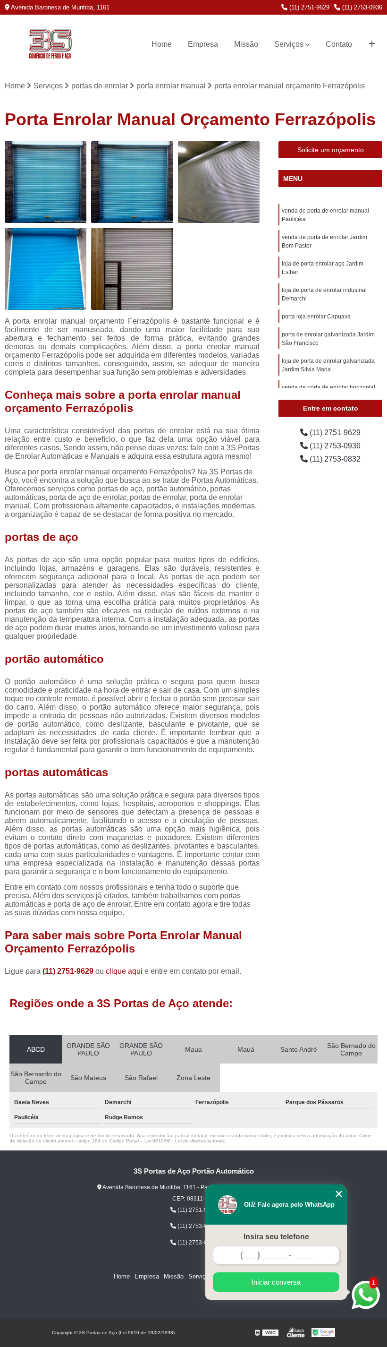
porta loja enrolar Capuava (316, 316)
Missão (246, 44)
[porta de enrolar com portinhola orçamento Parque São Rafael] (132, 268)
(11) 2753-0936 (361, 7)
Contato (339, 44)
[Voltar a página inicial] (50, 44)
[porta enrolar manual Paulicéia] (132, 182)
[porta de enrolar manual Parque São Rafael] (45, 182)
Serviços (288, 44)
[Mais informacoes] (371, 44)
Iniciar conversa (276, 1282)
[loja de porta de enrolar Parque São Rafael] (219, 182)
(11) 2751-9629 (308, 7)
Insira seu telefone (276, 1237)
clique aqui (124, 971)
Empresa (203, 44)
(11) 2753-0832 (334, 459)
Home (161, 44)
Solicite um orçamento (330, 150)
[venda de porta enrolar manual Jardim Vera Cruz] (45, 268)
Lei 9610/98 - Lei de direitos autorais (184, 1140)
